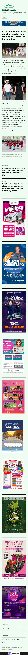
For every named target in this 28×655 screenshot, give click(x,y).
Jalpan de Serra (12, 156)
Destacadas (5, 156)
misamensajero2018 (9, 154)
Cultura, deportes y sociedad (10, 639)
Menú (4, 17)
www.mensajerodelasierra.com (9, 647)
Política (4, 643)
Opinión (4, 632)
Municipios (19, 156)
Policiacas (5, 635)
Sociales (4, 157)
